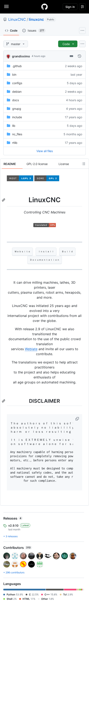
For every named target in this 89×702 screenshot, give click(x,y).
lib (13, 125)
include (17, 117)
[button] (78, 419)
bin (14, 74)
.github (17, 66)
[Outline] (83, 163)
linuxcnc (36, 19)
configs (17, 83)
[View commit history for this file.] (79, 56)
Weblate (31, 349)
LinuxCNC (17, 19)
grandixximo (21, 56)
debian (17, 91)
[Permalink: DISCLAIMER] (4, 401)
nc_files (17, 134)
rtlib (14, 142)
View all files (44, 151)
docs (15, 100)
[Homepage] (44, 6)
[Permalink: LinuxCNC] (4, 200)
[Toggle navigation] (6, 6)
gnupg (16, 108)
